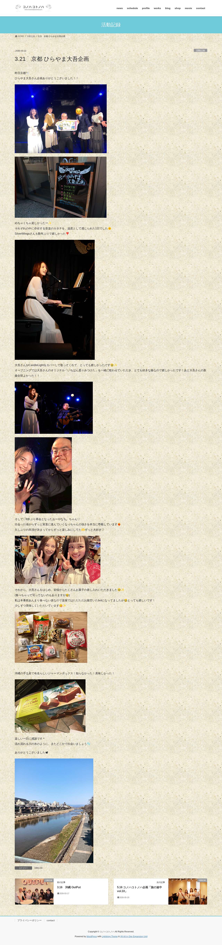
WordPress (92, 936)
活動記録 (200, 50)
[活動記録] (34, 891)
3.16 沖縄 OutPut (69, 887)
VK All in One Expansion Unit (133, 936)
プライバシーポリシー (29, 920)
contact (51, 920)
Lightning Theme (110, 936)
